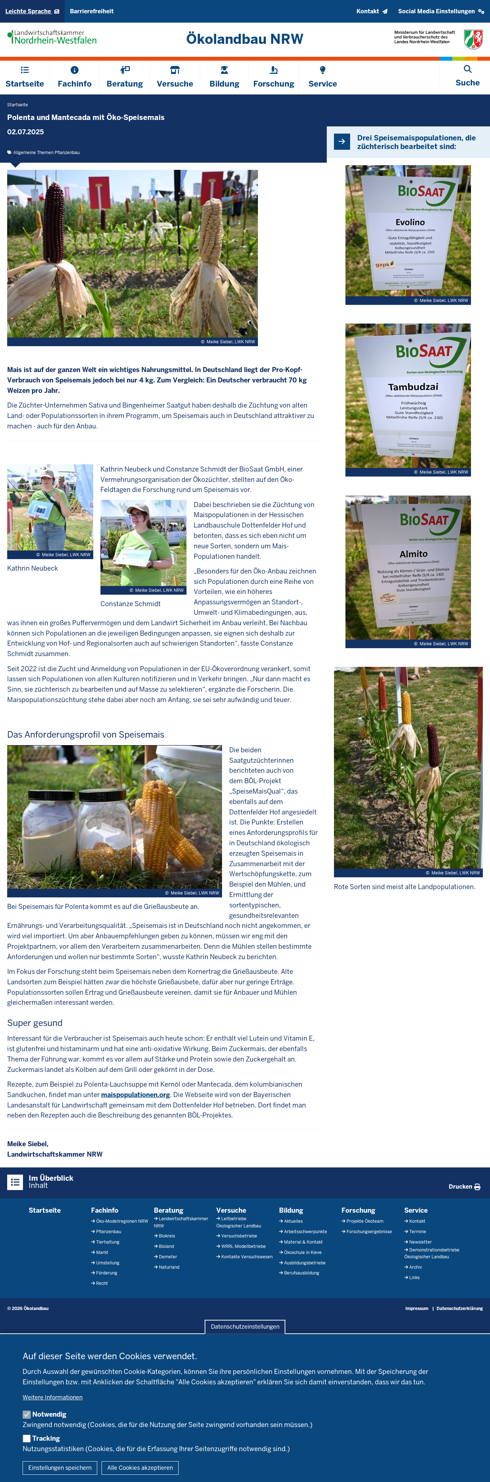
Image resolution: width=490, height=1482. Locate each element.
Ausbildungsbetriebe (305, 1263)
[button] (441, 11)
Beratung (168, 1210)
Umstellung (107, 1263)
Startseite (45, 1210)
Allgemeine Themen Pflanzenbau (46, 152)
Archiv (415, 1267)
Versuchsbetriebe (239, 1236)
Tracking (46, 1438)
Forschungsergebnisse (369, 1232)
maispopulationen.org (135, 1095)
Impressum (416, 1308)
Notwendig (49, 1414)
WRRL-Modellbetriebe (243, 1246)
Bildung (291, 1210)
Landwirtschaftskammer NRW (181, 1222)
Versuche (231, 1210)
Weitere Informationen (53, 1397)
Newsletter (420, 1242)
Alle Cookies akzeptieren (140, 1468)
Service (416, 1210)
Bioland (166, 1246)
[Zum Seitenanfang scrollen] (475, 1469)
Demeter (168, 1257)
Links (414, 1278)
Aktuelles (293, 1221)
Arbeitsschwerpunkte (305, 1232)
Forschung (358, 1210)
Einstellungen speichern (59, 1468)
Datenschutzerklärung (460, 1308)
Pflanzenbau (108, 1232)
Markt (102, 1252)
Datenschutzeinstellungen (245, 1327)
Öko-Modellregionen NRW (122, 1221)
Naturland (169, 1267)
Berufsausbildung (301, 1273)
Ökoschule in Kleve (303, 1252)
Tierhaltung (107, 1242)
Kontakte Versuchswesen (247, 1257)
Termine (417, 1232)
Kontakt (417, 1221)
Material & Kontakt (303, 1242)
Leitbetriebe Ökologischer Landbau (238, 1222)
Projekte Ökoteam (365, 1221)
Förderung (106, 1273)
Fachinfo (104, 1210)
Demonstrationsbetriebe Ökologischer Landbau (432, 1253)
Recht (102, 1283)
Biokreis (167, 1236)
